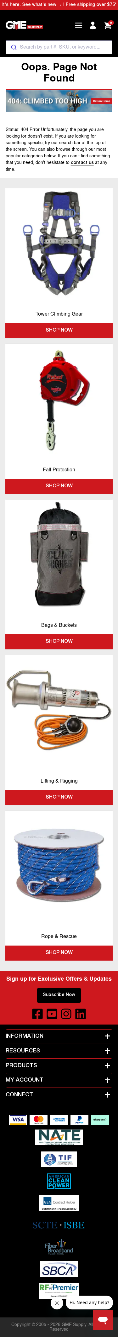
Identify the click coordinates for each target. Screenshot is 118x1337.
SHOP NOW (59, 330)
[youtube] (52, 1014)
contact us (82, 163)
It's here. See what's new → (32, 5)
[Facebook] (37, 1014)
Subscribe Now (59, 995)
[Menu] (78, 25)
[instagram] (66, 1014)
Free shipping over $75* (91, 5)
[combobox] (59, 47)
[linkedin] (81, 1014)
